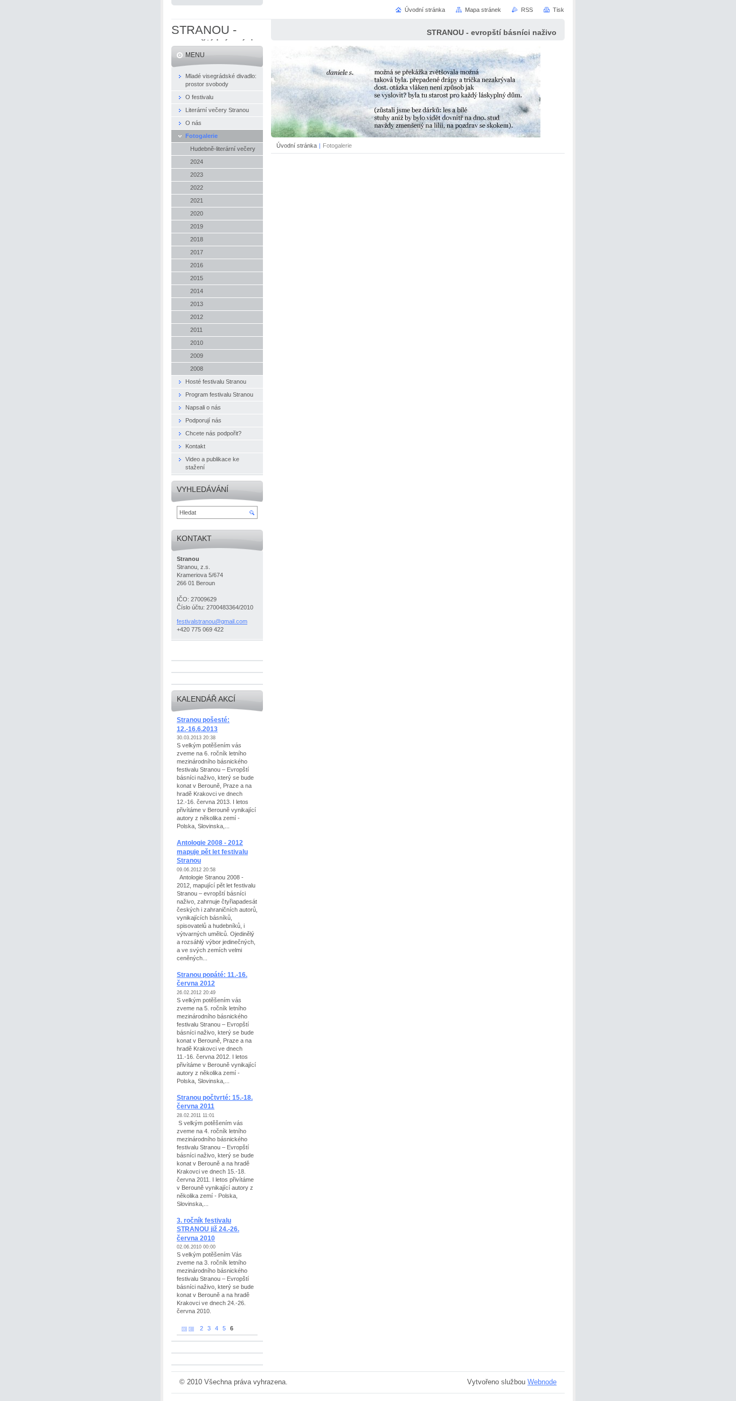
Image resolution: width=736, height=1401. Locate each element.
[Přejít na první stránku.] (184, 1328)
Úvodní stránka (296, 145)
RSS (527, 9)
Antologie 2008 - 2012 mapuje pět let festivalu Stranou (212, 851)
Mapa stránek (483, 9)
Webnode (542, 1382)
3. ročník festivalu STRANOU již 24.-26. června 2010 (208, 1229)
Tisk (558, 9)
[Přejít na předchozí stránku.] (191, 1328)
